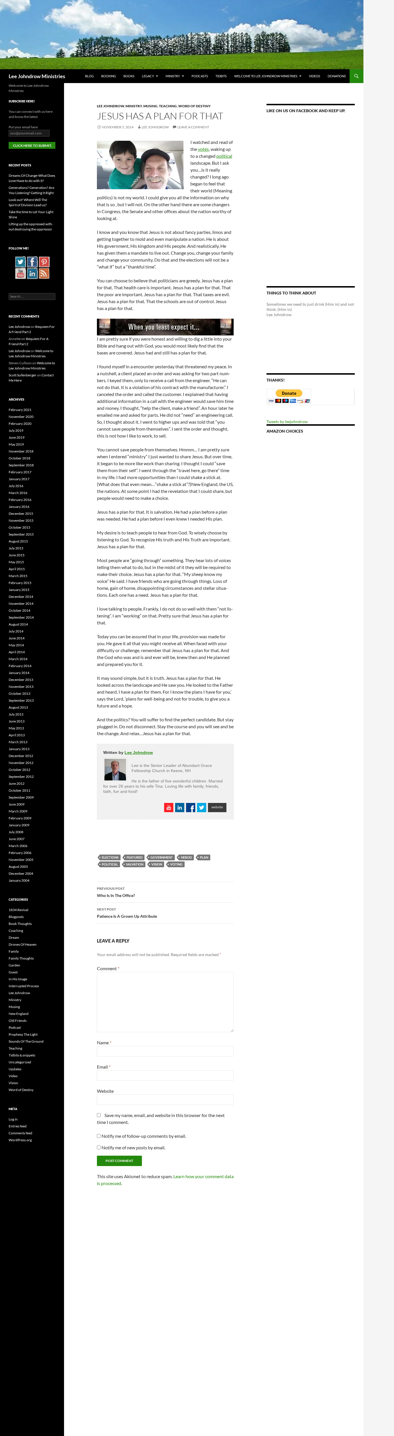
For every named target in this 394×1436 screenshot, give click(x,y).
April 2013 (17, 735)
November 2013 (21, 686)
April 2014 (17, 652)
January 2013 (19, 749)
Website (105, 1091)
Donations (337, 76)
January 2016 (19, 506)
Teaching (168, 106)
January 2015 (19, 589)
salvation (134, 864)
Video (13, 1076)
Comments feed (20, 1133)
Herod (186, 857)
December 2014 (21, 596)
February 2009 (20, 818)
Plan (204, 857)
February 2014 (20, 666)
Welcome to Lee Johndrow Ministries (265, 76)
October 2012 (19, 769)
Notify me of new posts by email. (133, 1147)
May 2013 (16, 728)
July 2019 (16, 430)
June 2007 (17, 839)
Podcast (15, 1027)
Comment (108, 968)
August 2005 (18, 866)
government (162, 857)
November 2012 (21, 763)
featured (134, 857)
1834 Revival (18, 910)
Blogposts (16, 917)
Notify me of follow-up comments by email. (144, 1136)
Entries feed (18, 1126)
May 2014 (16, 645)
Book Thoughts (20, 923)
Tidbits (221, 76)
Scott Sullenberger (22, 375)
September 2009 (21, 797)
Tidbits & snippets (22, 1055)
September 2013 (21, 700)
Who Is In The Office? (116, 892)
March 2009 (18, 811)
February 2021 (20, 410)
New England (19, 1013)
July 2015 (16, 548)
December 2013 (21, 679)
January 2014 (19, 673)
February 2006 (20, 853)
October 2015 (19, 527)
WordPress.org (20, 1140)
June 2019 (17, 437)
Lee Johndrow (110, 106)
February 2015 (20, 583)
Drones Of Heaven (23, 944)
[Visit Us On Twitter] (20, 261)
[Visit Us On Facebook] (32, 261)
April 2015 (17, 569)
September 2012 (21, 776)
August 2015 (18, 541)
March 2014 (18, 659)
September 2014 (21, 617)
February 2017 (20, 472)
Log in (13, 1119)
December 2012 (21, 756)
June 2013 (17, 721)
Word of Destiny (194, 106)
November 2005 (21, 859)
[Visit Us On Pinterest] (44, 261)
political (224, 156)
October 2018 (19, 458)
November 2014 (21, 603)
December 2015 (21, 513)
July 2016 (16, 486)
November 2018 (21, 451)
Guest (13, 972)
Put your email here (23, 127)
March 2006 (18, 846)
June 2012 (17, 783)
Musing (150, 106)
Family (14, 951)
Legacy (148, 76)
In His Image (18, 979)
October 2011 (19, 790)
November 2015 (21, 520)
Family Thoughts (21, 958)
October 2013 (19, 693)
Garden (14, 965)
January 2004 (19, 880)
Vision (13, 1083)
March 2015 (18, 576)
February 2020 (20, 423)
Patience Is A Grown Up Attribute (127, 913)
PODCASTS (200, 76)
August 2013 (18, 707)
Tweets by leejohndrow (287, 421)
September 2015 (21, 534)
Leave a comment (193, 127)
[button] (140, 165)
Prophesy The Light (23, 1034)
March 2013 (18, 742)
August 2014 (18, 624)
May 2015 (16, 562)
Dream (14, 937)
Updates (15, 1069)
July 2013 (16, 714)
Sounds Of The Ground (26, 1041)
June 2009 (17, 804)
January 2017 (19, 479)
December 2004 (21, 873)
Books (128, 76)
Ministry (173, 76)
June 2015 (17, 555)
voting (176, 864)
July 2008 (16, 832)
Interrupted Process (24, 986)
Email (103, 1066)
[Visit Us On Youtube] (20, 273)
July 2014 (16, 631)
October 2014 (19, 610)
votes (203, 149)
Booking (108, 76)
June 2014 (17, 638)
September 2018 (21, 465)
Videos (314, 76)
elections (110, 857)
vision (156, 864)
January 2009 (19, 825)
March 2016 (18, 493)
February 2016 (20, 500)
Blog (89, 76)
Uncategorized (20, 1062)
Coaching (16, 930)
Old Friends (18, 1020)
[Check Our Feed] (44, 273)
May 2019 (16, 444)
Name (104, 1042)
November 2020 (21, 416)
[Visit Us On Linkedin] (32, 273)
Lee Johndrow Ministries (37, 76)
